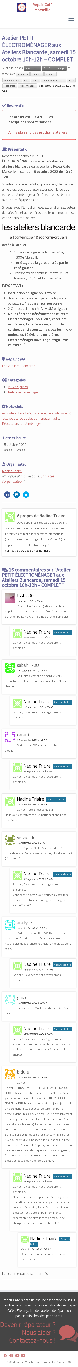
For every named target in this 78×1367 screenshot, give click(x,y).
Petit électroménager (54, 68)
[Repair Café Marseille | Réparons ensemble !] (39, 7)
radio (71, 80)
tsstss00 (25, 595)
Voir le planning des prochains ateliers (37, 132)
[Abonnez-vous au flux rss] (6, 1356)
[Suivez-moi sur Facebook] (12, 1356)
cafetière (50, 74)
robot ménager (27, 86)
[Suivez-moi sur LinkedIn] (24, 1356)
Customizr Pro (48, 1362)
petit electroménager (54, 80)
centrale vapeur (12, 80)
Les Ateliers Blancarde (18, 365)
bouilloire (37, 74)
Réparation (10, 86)
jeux (26, 80)
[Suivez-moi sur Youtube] (18, 1356)
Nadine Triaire (12, 471)
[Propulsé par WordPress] (69, 1361)
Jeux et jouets (32, 68)
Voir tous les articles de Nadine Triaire (29, 550)
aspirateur (23, 74)
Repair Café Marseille (23, 1362)
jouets (35, 80)
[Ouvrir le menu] (71, 21)
